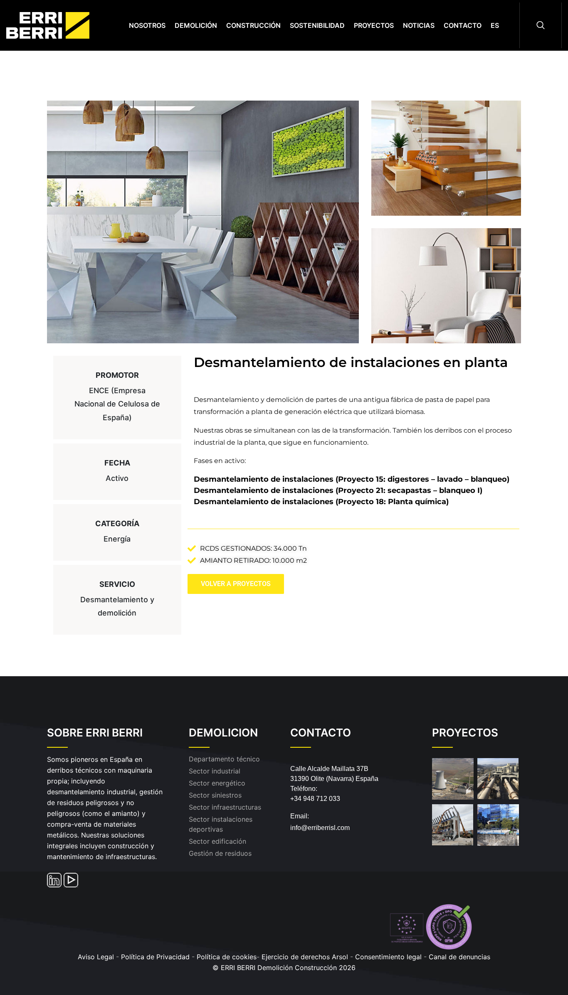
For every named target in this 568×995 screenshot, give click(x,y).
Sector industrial (214, 771)
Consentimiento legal (389, 957)
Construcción (253, 25)
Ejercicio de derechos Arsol (305, 957)
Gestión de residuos (220, 853)
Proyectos (374, 25)
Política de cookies (227, 957)
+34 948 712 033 (315, 798)
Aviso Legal (96, 957)
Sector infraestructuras (225, 807)
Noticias (419, 25)
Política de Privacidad (155, 957)
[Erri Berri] (57, 24)
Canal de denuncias (459, 957)
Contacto (463, 25)
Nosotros (147, 25)
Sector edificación (217, 841)
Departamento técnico (224, 759)
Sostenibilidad (317, 25)
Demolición (196, 25)
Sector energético (217, 783)
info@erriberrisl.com (320, 827)
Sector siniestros (215, 795)
